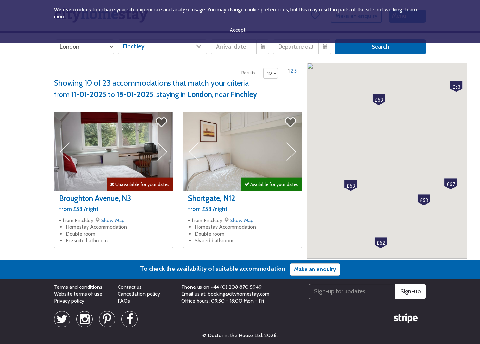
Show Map (113, 220)
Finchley (133, 46)
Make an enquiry (315, 269)
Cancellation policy (139, 294)
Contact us (130, 287)
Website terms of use (78, 294)
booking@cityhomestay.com (238, 294)
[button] (350, 186)
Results (248, 72)
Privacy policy (69, 301)
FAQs (124, 301)
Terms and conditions (78, 287)
